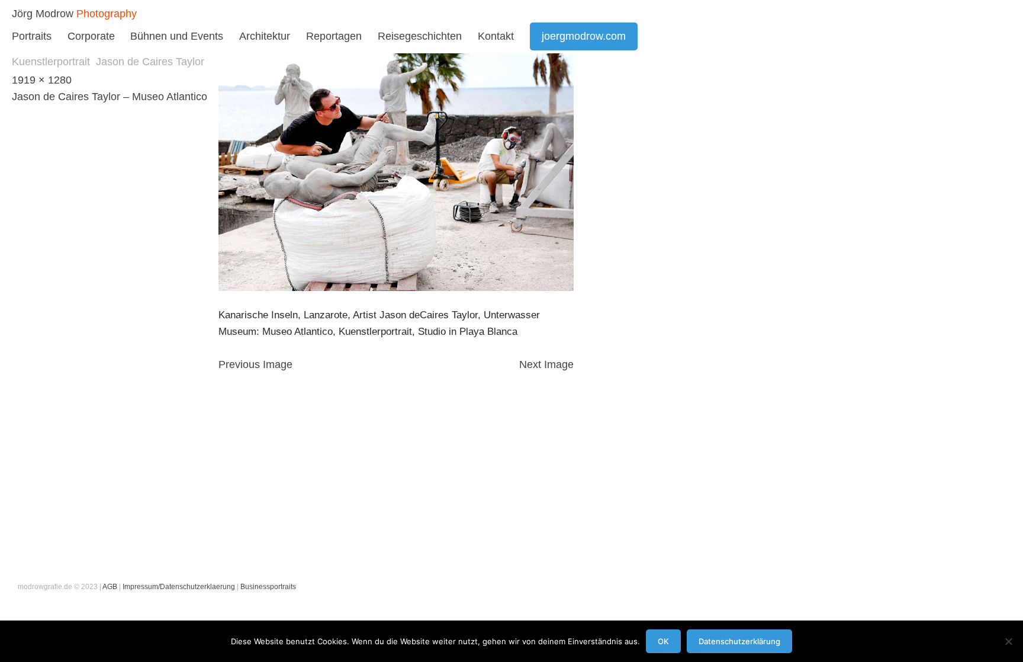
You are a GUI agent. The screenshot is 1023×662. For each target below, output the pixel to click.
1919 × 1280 (42, 80)
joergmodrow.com (584, 36)
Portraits (32, 36)
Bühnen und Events (176, 36)
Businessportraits (268, 587)
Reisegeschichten (420, 36)
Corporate (91, 36)
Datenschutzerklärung (739, 641)
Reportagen (334, 36)
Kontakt (496, 36)
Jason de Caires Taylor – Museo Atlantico (109, 97)
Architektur (264, 36)
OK (663, 641)
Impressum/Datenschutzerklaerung (179, 587)
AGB (109, 587)
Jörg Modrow (42, 14)
